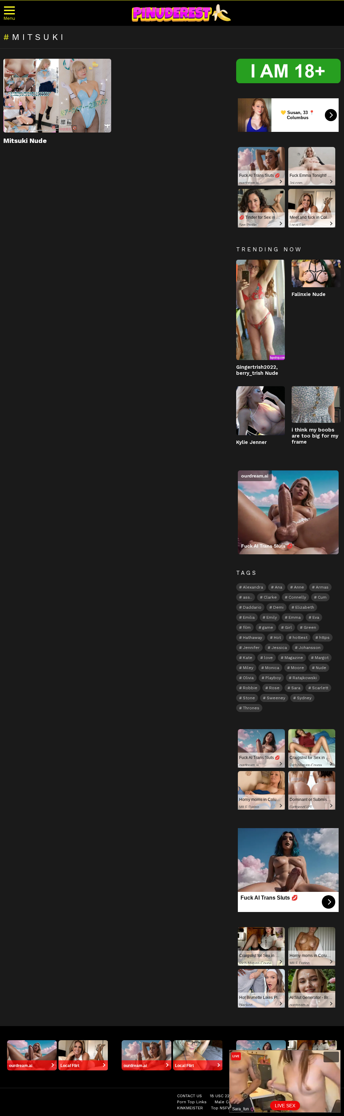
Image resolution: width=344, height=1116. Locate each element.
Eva (315, 617)
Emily (271, 617)
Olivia (248, 677)
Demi (278, 607)
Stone (249, 698)
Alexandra (253, 587)
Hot (277, 637)
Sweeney (276, 698)
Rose (274, 688)
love (268, 657)
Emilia (249, 617)
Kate (247, 657)
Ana (278, 587)
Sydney (304, 698)
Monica (272, 667)
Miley (248, 667)
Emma (295, 617)
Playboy (273, 677)
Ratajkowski (305, 677)
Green (310, 627)
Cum (322, 597)
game (267, 627)
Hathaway (252, 637)
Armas (322, 587)
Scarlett (320, 688)
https (324, 637)
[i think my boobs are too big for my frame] (316, 404)
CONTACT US (189, 1096)
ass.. (247, 597)
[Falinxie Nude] (316, 273)
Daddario (252, 607)
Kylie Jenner (251, 442)
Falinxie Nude (309, 294)
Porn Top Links (192, 1102)
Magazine (294, 657)
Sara (295, 688)
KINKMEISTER (190, 1108)
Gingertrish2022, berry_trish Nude (257, 370)
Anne (299, 587)
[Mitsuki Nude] (57, 96)
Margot (322, 657)
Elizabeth (304, 607)
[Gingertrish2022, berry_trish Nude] (260, 310)
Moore (297, 667)
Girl (288, 627)
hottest (300, 637)
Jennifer (251, 647)
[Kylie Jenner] (260, 410)
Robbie (250, 688)
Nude (321, 667)
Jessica (279, 647)
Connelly (297, 597)
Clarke (270, 597)
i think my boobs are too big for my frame (315, 436)
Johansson (309, 647)
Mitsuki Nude (25, 141)
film (247, 627)
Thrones (251, 708)
